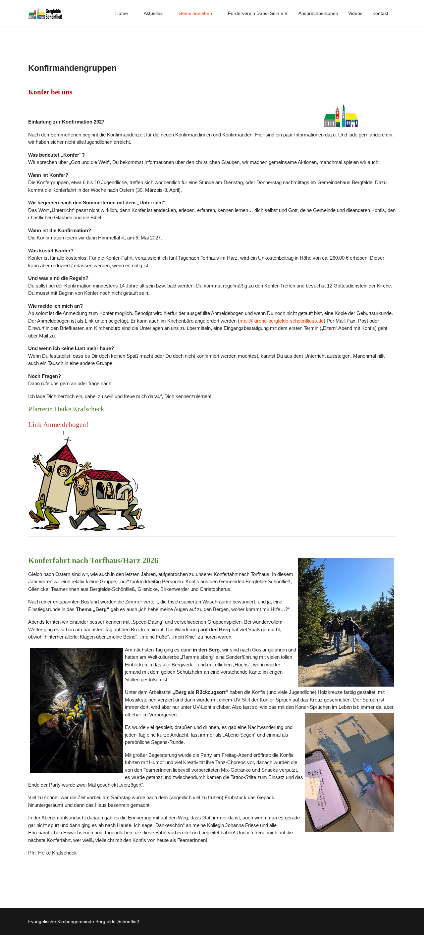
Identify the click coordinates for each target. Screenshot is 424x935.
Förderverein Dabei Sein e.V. (258, 13)
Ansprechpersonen (318, 13)
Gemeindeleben (195, 13)
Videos (355, 13)
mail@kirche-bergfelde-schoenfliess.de (281, 321)
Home (121, 13)
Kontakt (380, 13)
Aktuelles (153, 13)
